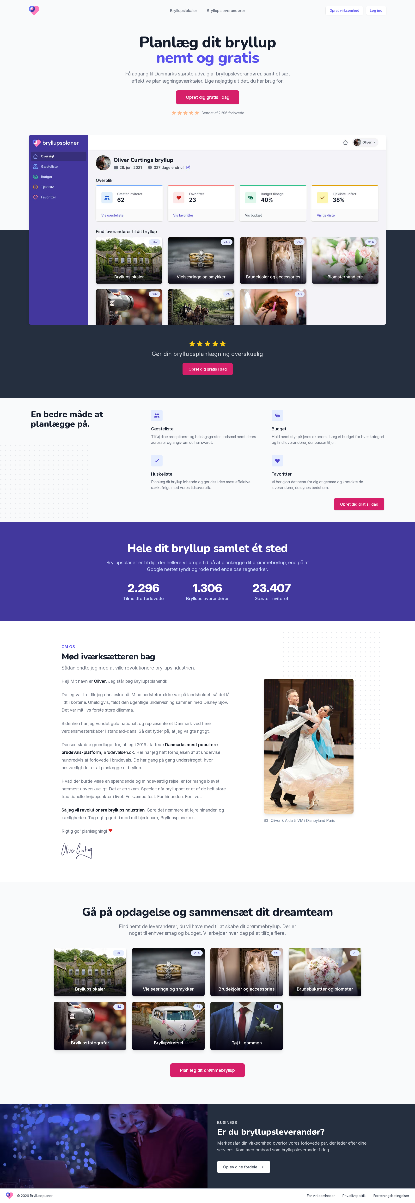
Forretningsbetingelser (391, 1196)
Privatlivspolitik (354, 1196)
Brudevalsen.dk (119, 752)
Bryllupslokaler (183, 10)
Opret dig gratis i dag (207, 97)
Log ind (376, 10)
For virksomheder (321, 1196)
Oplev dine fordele (240, 1167)
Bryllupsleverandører (226, 10)
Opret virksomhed (344, 10)
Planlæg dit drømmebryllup (207, 1070)
